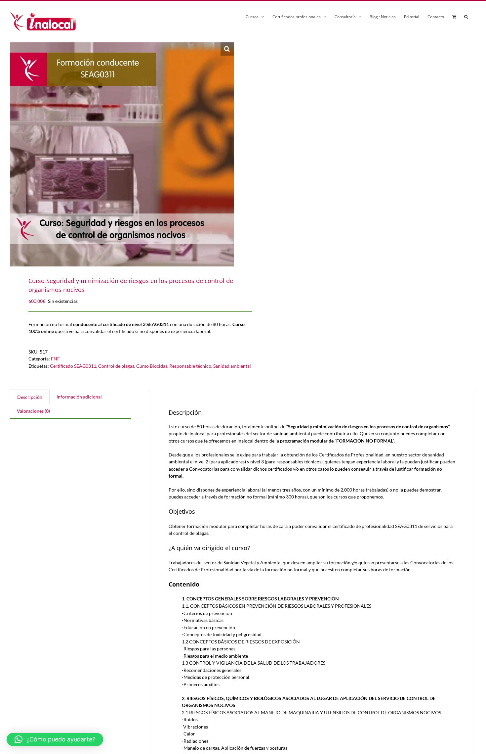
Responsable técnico (190, 366)
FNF (55, 358)
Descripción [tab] (29, 397)
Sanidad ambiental (232, 366)
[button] (466, 15)
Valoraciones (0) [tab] (33, 411)
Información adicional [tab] (79, 397)
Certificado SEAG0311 (73, 366)
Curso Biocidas (151, 366)
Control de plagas (116, 366)
